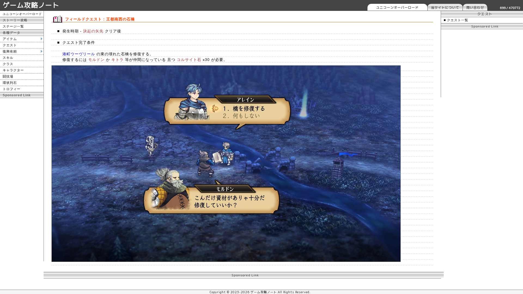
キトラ (117, 59)
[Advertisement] (22, 179)
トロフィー (11, 89)
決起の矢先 (93, 31)
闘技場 (8, 76)
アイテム (10, 39)
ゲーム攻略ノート (31, 5)
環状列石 (10, 83)
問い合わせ (475, 7)
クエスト (10, 45)
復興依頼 (10, 51)
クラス (8, 64)
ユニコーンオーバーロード (397, 7)
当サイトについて (445, 7)
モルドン (96, 59)
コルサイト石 (189, 59)
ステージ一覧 (13, 26)
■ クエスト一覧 (456, 20)
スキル (8, 58)
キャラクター (13, 70)
